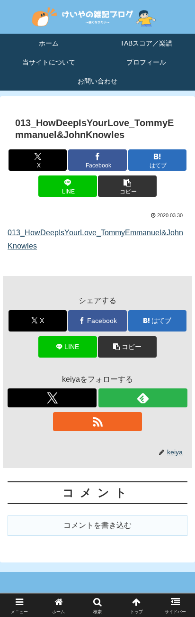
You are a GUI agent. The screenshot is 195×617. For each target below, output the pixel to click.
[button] (127, 186)
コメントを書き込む (97, 525)
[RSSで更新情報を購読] (97, 421)
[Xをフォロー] (52, 397)
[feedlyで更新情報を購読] (142, 397)
